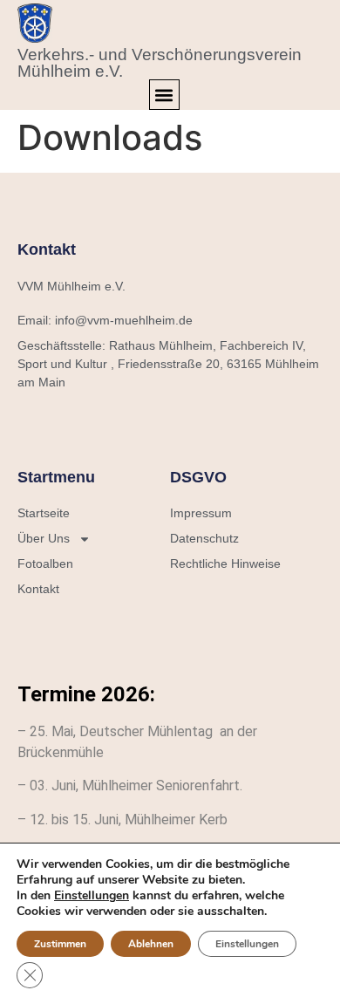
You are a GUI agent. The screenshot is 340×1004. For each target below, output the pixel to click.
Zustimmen (60, 944)
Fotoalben (45, 563)
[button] (164, 94)
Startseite (43, 513)
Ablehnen (150, 944)
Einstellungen (91, 896)
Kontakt (38, 589)
